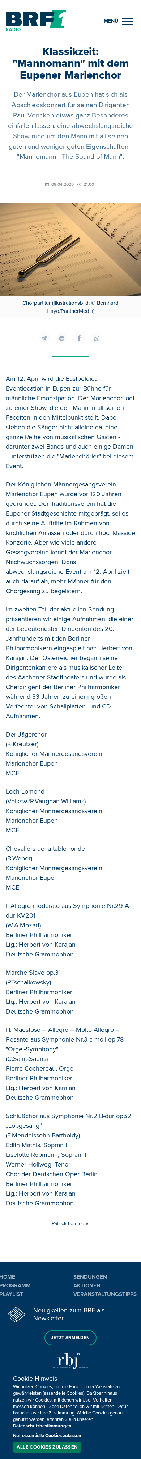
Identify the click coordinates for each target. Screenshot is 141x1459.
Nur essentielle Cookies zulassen (47, 1436)
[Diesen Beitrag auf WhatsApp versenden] (96, 338)
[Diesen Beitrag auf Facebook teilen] (79, 338)
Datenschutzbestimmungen (42, 1426)
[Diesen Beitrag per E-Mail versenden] (44, 338)
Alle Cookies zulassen (47, 1447)
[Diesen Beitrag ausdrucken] (62, 338)
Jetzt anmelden (70, 1337)
